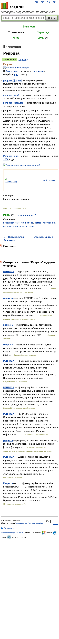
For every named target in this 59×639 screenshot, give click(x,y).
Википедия (29, 26)
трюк (24, 226)
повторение (49, 222)
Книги (16, 38)
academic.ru (12, 5)
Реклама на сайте (35, 523)
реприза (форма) (12, 80)
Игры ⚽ (43, 38)
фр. (16, 74)
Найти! (51, 18)
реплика (7, 226)
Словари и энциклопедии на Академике (28, 12)
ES (48, 2)
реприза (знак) (11, 95)
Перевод (23, 59)
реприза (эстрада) (13, 102)
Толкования (16, 32)
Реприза (7, 156)
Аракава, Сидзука (43, 237)
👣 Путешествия (8, 528)
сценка (17, 226)
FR (54, 2)
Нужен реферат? (26, 215)
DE (42, 2)
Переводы (43, 32)
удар (31, 226)
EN (36, 2)
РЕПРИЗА (8, 271)
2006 (6, 159)
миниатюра (27, 222)
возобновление (11, 222)
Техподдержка (21, 523)
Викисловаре (12, 71)
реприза (39, 71)
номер (38, 222)
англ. (16, 156)
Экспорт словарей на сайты (12, 533)
